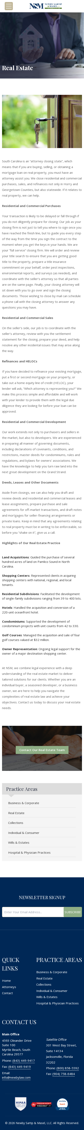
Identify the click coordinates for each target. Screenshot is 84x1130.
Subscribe (73, 912)
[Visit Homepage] (45, 6)
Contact (7, 993)
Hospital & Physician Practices (29, 852)
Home (6, 980)
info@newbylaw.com (16, 1077)
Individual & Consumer (23, 833)
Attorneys (9, 987)
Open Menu (9, 6)
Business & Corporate (23, 803)
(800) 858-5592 (67, 1068)
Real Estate (16, 813)
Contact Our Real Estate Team (42, 750)
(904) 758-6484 (63, 1074)
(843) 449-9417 (23, 1060)
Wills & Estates (18, 842)
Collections (15, 823)
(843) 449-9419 (19, 1067)
